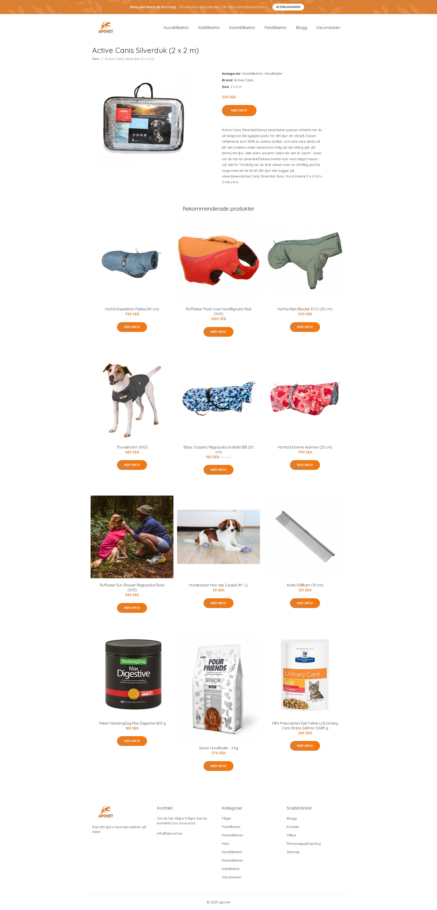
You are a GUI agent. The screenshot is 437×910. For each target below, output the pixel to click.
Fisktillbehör (275, 27)
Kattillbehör (209, 27)
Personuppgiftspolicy (304, 843)
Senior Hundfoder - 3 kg (218, 748)
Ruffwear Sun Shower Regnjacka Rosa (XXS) (132, 587)
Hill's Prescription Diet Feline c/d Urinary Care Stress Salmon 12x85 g (305, 725)
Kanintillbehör (242, 27)
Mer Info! (239, 110)
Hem (95, 59)
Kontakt (293, 827)
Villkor (292, 835)
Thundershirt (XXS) (132, 447)
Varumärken (328, 27)
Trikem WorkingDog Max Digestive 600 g (132, 723)
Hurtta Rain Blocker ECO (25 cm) (305, 309)
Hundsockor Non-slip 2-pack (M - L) (218, 585)
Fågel (226, 818)
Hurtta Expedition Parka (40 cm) (132, 309)
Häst (225, 843)
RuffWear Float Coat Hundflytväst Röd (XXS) (218, 311)
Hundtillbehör (176, 27)
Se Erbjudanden (288, 7)
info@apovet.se (169, 833)
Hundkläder (274, 73)
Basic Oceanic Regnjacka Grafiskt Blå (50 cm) (219, 449)
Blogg (301, 27)
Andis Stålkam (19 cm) (305, 585)
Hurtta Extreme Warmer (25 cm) (305, 447)
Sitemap (293, 852)
